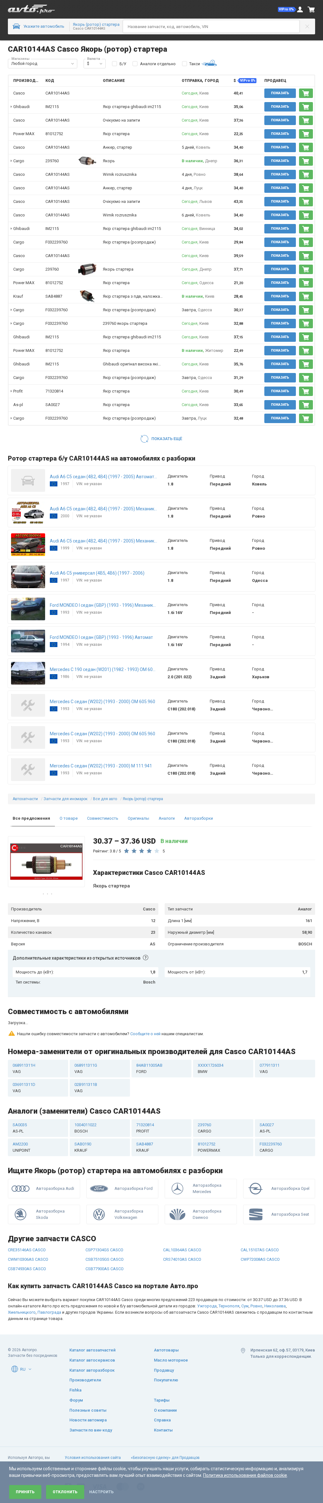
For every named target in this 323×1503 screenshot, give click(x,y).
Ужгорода (207, 1281)
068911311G (85, 1044)
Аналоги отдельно (158, 63)
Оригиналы (138, 818)
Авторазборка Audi (55, 1164)
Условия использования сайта (93, 1457)
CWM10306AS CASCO (28, 1235)
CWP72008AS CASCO (260, 1235)
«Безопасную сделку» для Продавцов (165, 1457)
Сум (245, 1281)
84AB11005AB (149, 1044)
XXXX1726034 (210, 1044)
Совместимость (102, 818)
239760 (52, 160)
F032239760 (56, 242)
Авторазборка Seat (290, 1190)
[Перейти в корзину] (311, 9)
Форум (76, 1399)
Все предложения (31, 818)
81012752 (54, 133)
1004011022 (85, 1103)
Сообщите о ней (145, 1009)
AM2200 (21, 1122)
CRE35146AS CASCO (27, 1225)
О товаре (69, 818)
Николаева (275, 1281)
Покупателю (166, 1380)
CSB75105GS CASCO (104, 1235)
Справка (162, 1420)
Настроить (101, 1492)
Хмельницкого (22, 1288)
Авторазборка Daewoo (207, 1190)
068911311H (24, 1044)
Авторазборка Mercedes (207, 1164)
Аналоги (167, 818)
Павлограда (49, 1288)
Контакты (163, 1430)
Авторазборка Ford (134, 1164)
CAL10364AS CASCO (182, 1225)
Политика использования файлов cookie (245, 1475)
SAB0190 (82, 1122)
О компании (165, 1410)
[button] (287, 9)
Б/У (123, 63)
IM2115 (52, 106)
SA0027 (52, 404)
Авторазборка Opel (290, 1164)
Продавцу (164, 1370)
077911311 (269, 1044)
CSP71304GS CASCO (104, 1225)
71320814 (54, 391)
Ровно (256, 1281)
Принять (25, 1492)
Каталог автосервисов (92, 1360)
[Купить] (306, 93)
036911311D (24, 1063)
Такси (194, 63)
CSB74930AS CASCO (27, 1244)
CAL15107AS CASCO (260, 1225)
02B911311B (85, 1063)
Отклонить (65, 1492)
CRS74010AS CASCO (182, 1235)
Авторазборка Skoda (50, 1190)
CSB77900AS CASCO (104, 1244)
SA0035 (20, 1103)
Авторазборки (198, 818)
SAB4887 (53, 296)
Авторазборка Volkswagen (129, 1190)
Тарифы (162, 1399)
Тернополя (229, 1281)
